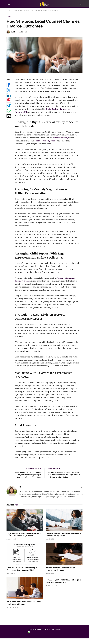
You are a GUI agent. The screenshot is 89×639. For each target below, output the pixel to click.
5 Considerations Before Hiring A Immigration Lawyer (60, 569)
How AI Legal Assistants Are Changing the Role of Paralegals (63, 581)
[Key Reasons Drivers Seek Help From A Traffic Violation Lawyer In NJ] (25, 520)
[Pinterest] (9, 100)
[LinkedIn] (9, 95)
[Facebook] (9, 85)
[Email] (9, 116)
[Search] (80, 3)
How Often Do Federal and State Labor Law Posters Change (24, 603)
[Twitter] (9, 90)
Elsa (14, 32)
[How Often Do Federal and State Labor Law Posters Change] (25, 588)
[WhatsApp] (9, 111)
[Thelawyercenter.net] (44, 4)
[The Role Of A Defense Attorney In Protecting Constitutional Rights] (25, 554)
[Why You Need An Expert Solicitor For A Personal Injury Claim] (64, 520)
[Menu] (9, 3)
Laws (9, 16)
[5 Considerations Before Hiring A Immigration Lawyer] (64, 554)
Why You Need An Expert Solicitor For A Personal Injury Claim (63, 534)
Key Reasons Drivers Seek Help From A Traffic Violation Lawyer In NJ (24, 534)
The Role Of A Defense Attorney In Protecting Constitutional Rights (22, 569)
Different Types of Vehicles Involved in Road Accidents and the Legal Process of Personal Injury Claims (64, 474)
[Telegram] (9, 106)
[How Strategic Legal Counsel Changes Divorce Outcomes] (44, 55)
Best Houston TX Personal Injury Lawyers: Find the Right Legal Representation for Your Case (28, 474)
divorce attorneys (61, 138)
